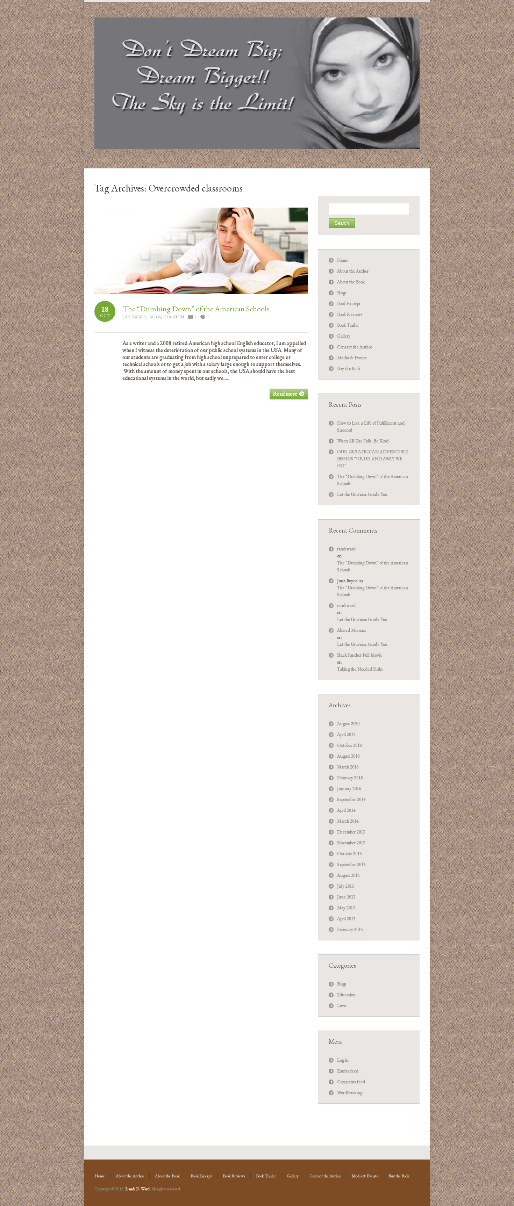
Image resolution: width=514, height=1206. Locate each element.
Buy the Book (348, 368)
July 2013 (345, 886)
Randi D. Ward (137, 1189)
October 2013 (349, 854)
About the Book (351, 282)
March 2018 (347, 767)
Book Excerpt (348, 303)
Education (173, 317)
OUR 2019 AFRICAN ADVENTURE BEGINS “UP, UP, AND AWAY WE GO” (372, 459)
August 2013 (348, 875)
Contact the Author (354, 347)
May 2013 (346, 908)
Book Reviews (349, 314)
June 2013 (346, 897)
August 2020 (348, 724)
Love (341, 1006)
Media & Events (351, 358)
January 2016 (349, 789)
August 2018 (348, 756)
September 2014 (351, 799)
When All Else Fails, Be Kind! (363, 441)
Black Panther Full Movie (359, 655)
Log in (343, 1060)
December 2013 (351, 832)
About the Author (353, 271)
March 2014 (347, 821)
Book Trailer (348, 325)
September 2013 (351, 864)
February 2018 (350, 778)
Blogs (155, 317)
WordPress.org (349, 1093)
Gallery (343, 336)
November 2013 (351, 843)
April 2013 (346, 919)
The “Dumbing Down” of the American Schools (196, 309)
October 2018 (349, 745)
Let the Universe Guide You (362, 494)
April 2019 (346, 734)
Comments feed (351, 1082)
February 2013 (350, 929)
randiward (133, 317)
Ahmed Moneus (351, 630)
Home (342, 260)
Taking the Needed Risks (360, 669)
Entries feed (347, 1071)
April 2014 (346, 810)
